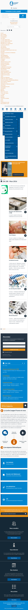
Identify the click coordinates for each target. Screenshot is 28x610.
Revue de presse (13, 315)
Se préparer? (3, 59)
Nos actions (14, 599)
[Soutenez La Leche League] (23, 433)
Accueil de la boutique (5, 98)
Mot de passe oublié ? (7, 355)
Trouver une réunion (4, 93)
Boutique (2, 97)
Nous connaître (4, 35)
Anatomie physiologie (5, 56)
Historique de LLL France (5, 42)
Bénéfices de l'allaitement (5, 57)
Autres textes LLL (4, 82)
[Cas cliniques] (25, 235)
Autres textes (3, 85)
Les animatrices (3, 37)
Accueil (3, 179)
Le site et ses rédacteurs (5, 44)
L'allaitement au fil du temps (6, 67)
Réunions (2, 90)
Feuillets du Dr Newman (5, 74)
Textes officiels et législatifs (6, 81)
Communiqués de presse (5, 86)
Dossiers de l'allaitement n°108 (15, 212)
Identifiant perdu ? (14, 23)
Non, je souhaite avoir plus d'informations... (14, 608)
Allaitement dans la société (5, 61)
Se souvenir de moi (14, 20)
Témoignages (3, 87)
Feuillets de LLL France (5, 73)
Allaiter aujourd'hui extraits (6, 72)
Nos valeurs (3, 38)
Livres (2, 99)
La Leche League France (5, 39)
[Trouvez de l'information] (14, 442)
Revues (2, 100)
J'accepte (14, 605)
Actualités (2, 53)
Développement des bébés (5, 68)
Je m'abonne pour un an (18, 174)
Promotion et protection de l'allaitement (8, 52)
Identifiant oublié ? (6, 354)
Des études (3, 51)
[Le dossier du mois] (25, 261)
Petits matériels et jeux (5, 103)
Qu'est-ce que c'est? (4, 91)
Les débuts (3, 60)
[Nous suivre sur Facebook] (9, 30)
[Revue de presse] (25, 316)
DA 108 (7, 363)
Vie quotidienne (3, 65)
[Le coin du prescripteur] (25, 289)
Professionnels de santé (5, 102)
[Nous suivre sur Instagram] (7, 30)
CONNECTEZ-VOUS (14, 349)
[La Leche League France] (14, 3)
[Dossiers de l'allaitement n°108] (25, 212)
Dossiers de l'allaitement (5, 77)
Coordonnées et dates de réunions (9, 513)
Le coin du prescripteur (15, 288)
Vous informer (4, 47)
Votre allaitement (4, 55)
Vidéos (2, 76)
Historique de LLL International (7, 43)
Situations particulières (5, 63)
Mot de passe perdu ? (14, 22)
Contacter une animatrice (5, 48)
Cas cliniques (12, 235)
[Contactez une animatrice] (5, 433)
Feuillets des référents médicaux (6, 78)
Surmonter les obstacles (5, 64)
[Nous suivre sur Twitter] (11, 30)
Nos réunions (14, 579)
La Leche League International (6, 40)
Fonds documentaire (5, 71)
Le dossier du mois (13, 260)
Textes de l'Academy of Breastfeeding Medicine (9, 80)
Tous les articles (4, 69)
